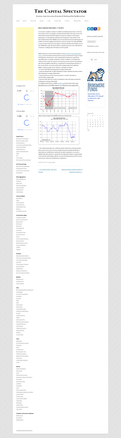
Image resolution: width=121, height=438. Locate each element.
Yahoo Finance (20, 283)
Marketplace (19, 268)
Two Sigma (19, 409)
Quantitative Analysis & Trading (24, 392)
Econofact (19, 230)
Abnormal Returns (21, 179)
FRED (17, 300)
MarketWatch (19, 420)
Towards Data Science (22, 407)
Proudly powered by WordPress (24, 430)
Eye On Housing (20, 234)
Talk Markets (19, 192)
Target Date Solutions (22, 360)
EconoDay (19, 417)
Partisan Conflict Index (22, 311)
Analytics (33, 21)
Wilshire (18, 332)
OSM (17, 388)
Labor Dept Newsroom (22, 151)
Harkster (18, 181)
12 (92, 122)
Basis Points (19, 221)
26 (92, 126)
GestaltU (18, 383)
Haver (17, 236)
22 (100, 124)
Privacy (87, 21)
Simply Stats (19, 405)
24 (87, 126)
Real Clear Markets (21, 185)
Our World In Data (21, 309)
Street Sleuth (19, 190)
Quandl (18, 313)
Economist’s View (20, 232)
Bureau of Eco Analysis (22, 138)
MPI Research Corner (22, 243)
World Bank (19, 172)
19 (92, 124)
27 (95, 126)
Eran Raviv (19, 379)
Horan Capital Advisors (22, 239)
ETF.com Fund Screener (22, 343)
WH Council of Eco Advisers (23, 160)
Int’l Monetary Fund (21, 168)
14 (97, 122)
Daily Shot (19, 226)
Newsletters (77, 21)
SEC (17, 155)
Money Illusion (20, 241)
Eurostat (18, 298)
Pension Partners (21, 245)
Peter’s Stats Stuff (21, 390)
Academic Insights (21, 217)
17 (87, 124)
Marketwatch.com (21, 207)
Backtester (19, 341)
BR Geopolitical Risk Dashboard (24, 290)
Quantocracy (19, 396)
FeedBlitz (96, 46)
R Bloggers (19, 403)
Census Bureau (20, 143)
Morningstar (19, 305)
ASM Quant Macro (21, 368)
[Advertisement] (25, 54)
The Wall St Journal (21, 211)
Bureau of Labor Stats (22, 141)
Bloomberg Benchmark (22, 256)
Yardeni (18, 249)
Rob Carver (19, 371)
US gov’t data (19, 334)
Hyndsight (19, 386)
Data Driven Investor (21, 375)
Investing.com (20, 281)
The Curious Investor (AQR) (23, 258)
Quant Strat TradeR (21, 398)
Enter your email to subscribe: (95, 36)
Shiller (18, 317)
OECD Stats (19, 307)
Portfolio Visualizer (21, 354)
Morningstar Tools (21, 351)
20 (95, 124)
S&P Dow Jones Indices (22, 322)
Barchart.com (19, 279)
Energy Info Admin (21, 147)
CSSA (17, 373)
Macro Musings (20, 266)
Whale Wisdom (20, 330)
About (25, 21)
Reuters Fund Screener (22, 356)
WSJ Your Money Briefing (22, 273)
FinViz (17, 347)
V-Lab (17, 362)
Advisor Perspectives (22, 219)
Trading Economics (21, 328)
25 (90, 126)
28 (97, 126)
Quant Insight (19, 394)
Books (41, 21)
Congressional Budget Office (24, 145)
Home (17, 21)
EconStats (19, 296)
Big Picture (19, 224)
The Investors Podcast (22, 264)
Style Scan (19, 358)
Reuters (18, 209)
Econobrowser (20, 228)
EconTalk (18, 262)
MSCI (17, 302)
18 (90, 124)
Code (48, 21)
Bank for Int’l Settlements (23, 166)
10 (87, 122)
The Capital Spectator (60, 10)
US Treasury (19, 158)
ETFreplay (19, 345)
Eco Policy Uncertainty (22, 294)
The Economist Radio (21, 260)
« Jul (88, 130)
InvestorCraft (19, 349)
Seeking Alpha (20, 187)
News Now (19, 183)
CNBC (17, 200)
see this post (61, 83)
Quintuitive (19, 400)
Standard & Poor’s (21, 324)
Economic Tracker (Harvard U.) (24, 377)
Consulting (57, 21)
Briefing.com (19, 415)
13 (95, 122)
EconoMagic (19, 292)
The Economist (20, 202)
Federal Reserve (20, 149)
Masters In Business (21, 270)
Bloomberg (19, 198)
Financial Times (20, 204)
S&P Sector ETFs (20, 319)
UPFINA (18, 247)
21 (97, 124)
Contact (67, 21)
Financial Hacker (20, 381)
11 (90, 122)
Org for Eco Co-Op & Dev (22, 170)
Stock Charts (19, 326)
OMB (17, 153)
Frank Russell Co (20, 315)
